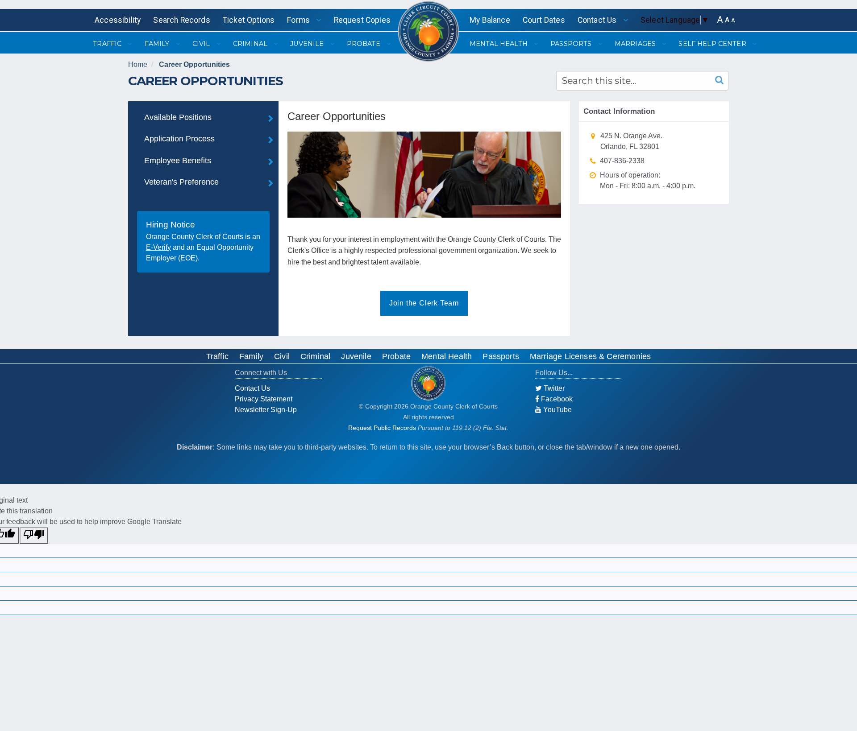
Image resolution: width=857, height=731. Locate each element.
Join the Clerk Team (424, 303)
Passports (501, 356)
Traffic (217, 356)
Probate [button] (364, 44)
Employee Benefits (177, 160)
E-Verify (158, 247)
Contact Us (252, 388)
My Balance (490, 20)
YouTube (556, 409)
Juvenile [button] (307, 44)
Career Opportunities (194, 64)
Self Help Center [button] (713, 44)
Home (137, 64)
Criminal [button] (251, 44)
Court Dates (544, 20)
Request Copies (362, 20)
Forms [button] (299, 20)
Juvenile (356, 356)
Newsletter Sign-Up (266, 409)
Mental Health (446, 356)
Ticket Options (249, 20)
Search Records (181, 20)
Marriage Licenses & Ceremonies (590, 356)
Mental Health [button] (499, 44)
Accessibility (118, 20)
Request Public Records (382, 427)
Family (251, 356)
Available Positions (178, 117)
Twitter (553, 388)
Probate (396, 356)
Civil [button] (202, 44)
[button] (720, 20)
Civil (282, 356)
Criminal (315, 356)
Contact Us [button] (598, 20)
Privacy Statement (263, 399)
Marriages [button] (636, 44)
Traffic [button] (108, 44)
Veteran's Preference (181, 182)
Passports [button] (571, 44)
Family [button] (158, 44)
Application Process (179, 138)
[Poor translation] (34, 535)
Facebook (556, 399)
